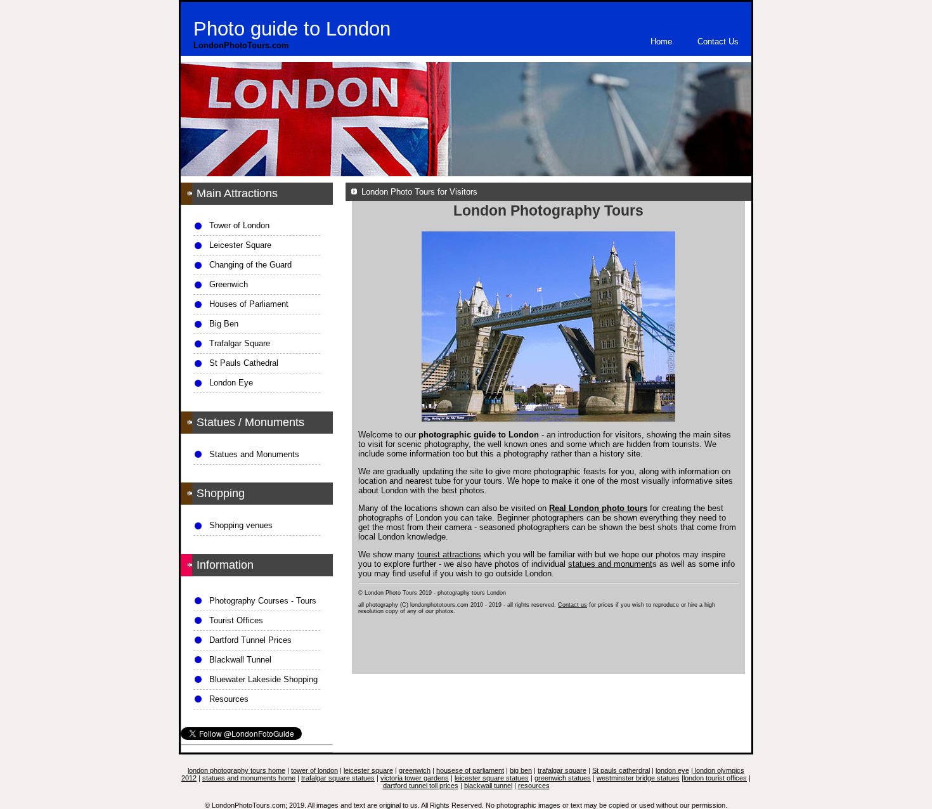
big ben (521, 770)
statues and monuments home (248, 778)
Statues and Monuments (254, 454)
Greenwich (228, 284)
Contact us (572, 605)
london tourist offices (715, 778)
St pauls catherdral (621, 770)
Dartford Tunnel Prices (250, 640)
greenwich (414, 770)
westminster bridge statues (638, 778)
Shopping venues (241, 525)
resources (534, 785)
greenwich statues (562, 778)
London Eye (231, 382)
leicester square (368, 770)
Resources (229, 699)
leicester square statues (492, 778)
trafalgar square (562, 770)
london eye (672, 770)
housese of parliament (470, 770)
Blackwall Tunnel (240, 659)
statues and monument (610, 564)
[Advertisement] (548, 654)
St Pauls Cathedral (243, 363)
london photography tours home (236, 770)
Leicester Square (240, 245)
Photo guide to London (292, 29)
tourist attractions (449, 554)
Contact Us (718, 41)
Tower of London (239, 225)
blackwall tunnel (488, 785)
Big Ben (223, 323)
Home (661, 41)
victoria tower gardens (414, 778)
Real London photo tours (598, 508)
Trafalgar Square (239, 343)
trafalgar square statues (338, 778)
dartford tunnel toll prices (420, 785)
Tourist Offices (236, 620)
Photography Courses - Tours (262, 600)
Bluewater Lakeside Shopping (263, 679)
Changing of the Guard (250, 264)
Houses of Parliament (248, 304)
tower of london (314, 770)
